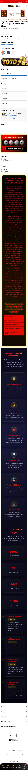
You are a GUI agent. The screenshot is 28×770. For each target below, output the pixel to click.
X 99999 (5, 98)
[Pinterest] (7, 170)
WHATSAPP (19, 767)
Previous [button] (1, 1)
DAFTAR (13, 767)
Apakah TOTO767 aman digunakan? (13, 320)
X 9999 (4, 93)
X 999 (4, 88)
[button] (2, 6)
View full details (5, 171)
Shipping (9, 38)
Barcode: (11, 28)
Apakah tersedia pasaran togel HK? (13, 328)
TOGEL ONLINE (6, 73)
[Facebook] (2, 170)
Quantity (3, 124)
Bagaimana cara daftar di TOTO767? (14, 324)
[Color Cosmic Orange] (3, 52)
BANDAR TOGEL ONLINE (9, 78)
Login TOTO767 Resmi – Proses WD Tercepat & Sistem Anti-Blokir (14, 2)
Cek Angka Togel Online (14, 148)
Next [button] (26, 1)
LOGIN (8, 767)
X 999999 (5, 103)
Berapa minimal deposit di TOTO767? (11, 333)
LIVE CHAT (24, 767)
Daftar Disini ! (19, 2)
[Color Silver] (13, 52)
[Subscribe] (22, 754)
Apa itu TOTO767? (9, 317)
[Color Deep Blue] (8, 52)
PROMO (3, 767)
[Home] (11, 6)
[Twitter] (5, 170)
